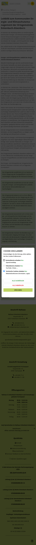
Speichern (18, 290)
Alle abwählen (18, 285)
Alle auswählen (18, 281)
